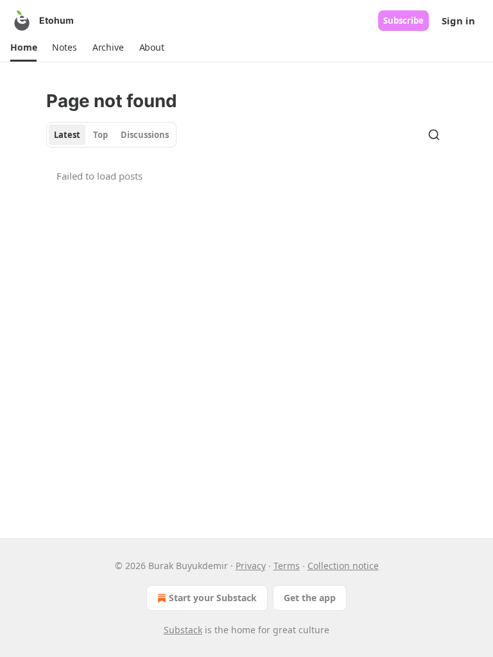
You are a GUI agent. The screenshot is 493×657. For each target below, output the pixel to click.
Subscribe (403, 20)
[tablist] (111, 135)
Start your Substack (213, 598)
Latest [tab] (67, 135)
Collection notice (343, 565)
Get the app (310, 598)
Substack (183, 630)
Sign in (458, 20)
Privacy (251, 565)
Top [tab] (100, 135)
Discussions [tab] (145, 135)
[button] (23, 47)
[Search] (434, 135)
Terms (286, 565)
